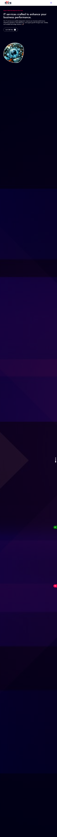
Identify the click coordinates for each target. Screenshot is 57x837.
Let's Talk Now (9, 30)
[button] (55, 459)
